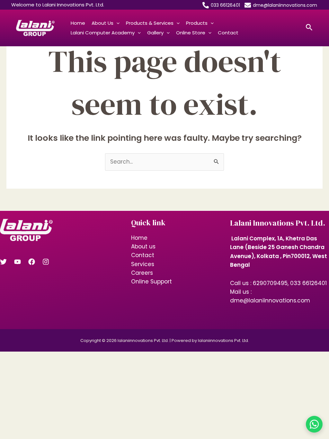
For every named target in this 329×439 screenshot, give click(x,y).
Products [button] (197, 23)
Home (78, 23)
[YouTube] (17, 261)
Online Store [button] (190, 32)
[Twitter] (3, 261)
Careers (142, 273)
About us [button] (102, 23)
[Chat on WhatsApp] (314, 424)
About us (143, 246)
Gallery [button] (155, 32)
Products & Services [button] (149, 23)
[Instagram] (45, 261)
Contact (228, 32)
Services (142, 264)
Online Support (151, 281)
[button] (116, 23)
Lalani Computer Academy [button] (103, 32)
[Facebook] (31, 261)
